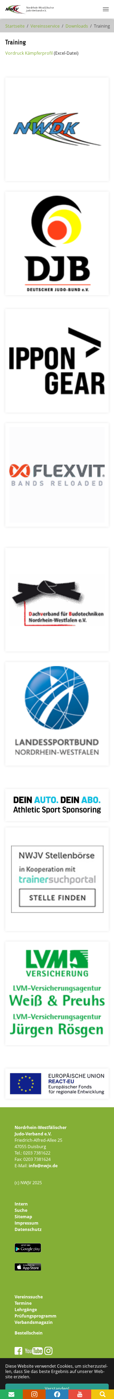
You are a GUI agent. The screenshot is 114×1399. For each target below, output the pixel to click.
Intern (21, 1204)
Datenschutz (28, 1229)
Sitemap (23, 1217)
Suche (21, 1210)
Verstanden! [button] (57, 1389)
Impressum (26, 1223)
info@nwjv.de (43, 1166)
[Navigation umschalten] (106, 9)
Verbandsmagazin (34, 1322)
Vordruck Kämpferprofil (29, 53)
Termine (23, 1303)
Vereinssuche (29, 1297)
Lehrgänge (26, 1309)
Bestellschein (29, 1333)
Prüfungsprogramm (35, 1316)
